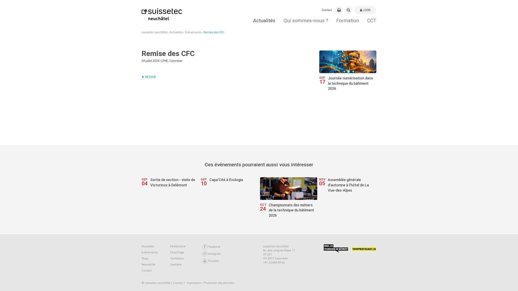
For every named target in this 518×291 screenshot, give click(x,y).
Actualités (264, 20)
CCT (371, 20)
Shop (145, 258)
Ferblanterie (178, 246)
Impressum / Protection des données (210, 283)
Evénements (150, 252)
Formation (347, 20)
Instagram (214, 253)
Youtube (213, 261)
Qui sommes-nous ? (305, 20)
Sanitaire (176, 264)
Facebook (214, 246)
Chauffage (177, 252)
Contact (327, 10)
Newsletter (149, 264)
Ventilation (177, 258)
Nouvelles (148, 246)
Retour (150, 77)
